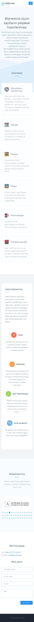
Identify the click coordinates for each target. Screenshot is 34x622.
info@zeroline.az (15, 555)
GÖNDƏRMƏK (26, 603)
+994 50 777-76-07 (12, 552)
